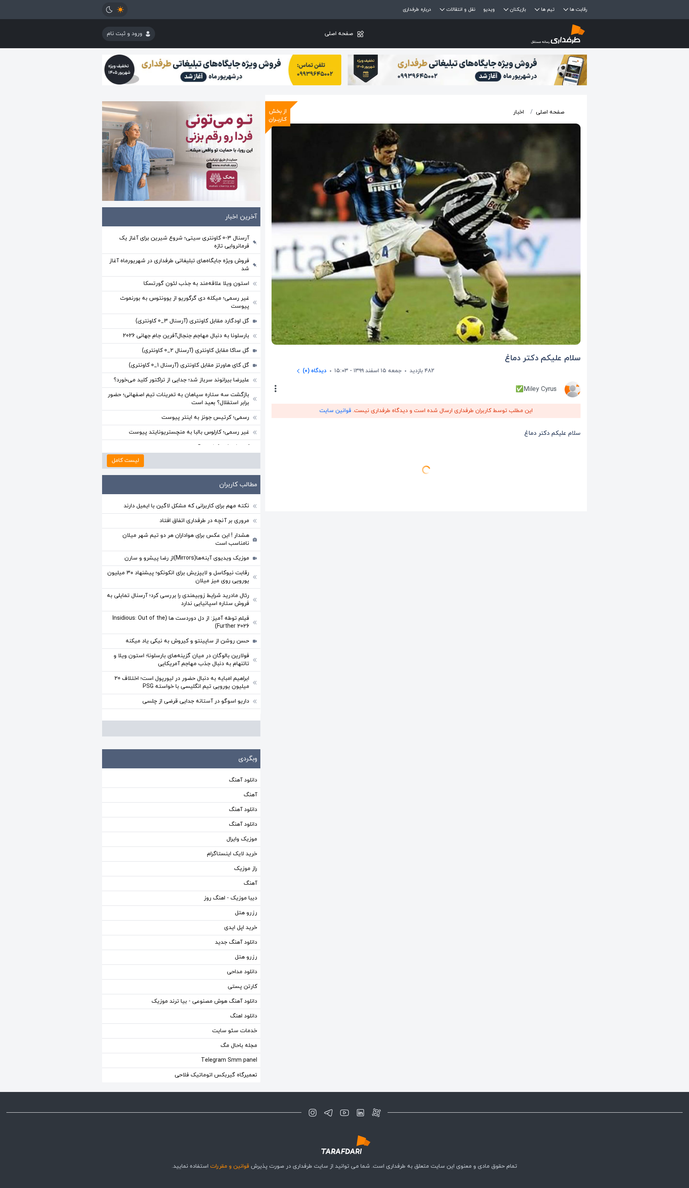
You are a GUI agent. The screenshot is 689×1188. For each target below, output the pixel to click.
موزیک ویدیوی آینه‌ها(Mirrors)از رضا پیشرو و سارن (186, 558)
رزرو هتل (246, 913)
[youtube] (344, 1112)
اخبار (518, 112)
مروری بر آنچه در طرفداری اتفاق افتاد (204, 520)
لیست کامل (125, 460)
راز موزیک (245, 868)
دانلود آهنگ (243, 780)
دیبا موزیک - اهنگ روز (230, 898)
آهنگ (250, 795)
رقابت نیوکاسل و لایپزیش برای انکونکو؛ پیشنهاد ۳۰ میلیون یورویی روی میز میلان (178, 577)
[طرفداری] (506, 33)
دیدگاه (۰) (315, 371)
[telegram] (328, 1112)
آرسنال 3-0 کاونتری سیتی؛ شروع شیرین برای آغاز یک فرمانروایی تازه (184, 242)
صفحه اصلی (339, 33)
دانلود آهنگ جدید (236, 942)
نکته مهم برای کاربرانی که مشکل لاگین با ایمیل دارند (186, 506)
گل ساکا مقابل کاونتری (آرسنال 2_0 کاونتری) (195, 350)
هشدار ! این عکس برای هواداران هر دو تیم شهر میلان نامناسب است (185, 539)
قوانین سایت (335, 410)
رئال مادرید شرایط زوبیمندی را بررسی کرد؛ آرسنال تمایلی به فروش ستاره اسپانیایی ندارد (178, 599)
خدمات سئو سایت (234, 1031)
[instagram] (312, 1112)
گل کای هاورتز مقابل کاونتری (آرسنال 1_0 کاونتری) (189, 365)
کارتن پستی (242, 986)
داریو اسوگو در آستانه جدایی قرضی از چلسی (195, 701)
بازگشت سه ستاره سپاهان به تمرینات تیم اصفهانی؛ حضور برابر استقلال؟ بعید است (178, 398)
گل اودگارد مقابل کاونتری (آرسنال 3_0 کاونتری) (192, 321)
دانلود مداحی (242, 972)
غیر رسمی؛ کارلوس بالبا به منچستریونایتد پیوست (189, 432)
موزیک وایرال (241, 839)
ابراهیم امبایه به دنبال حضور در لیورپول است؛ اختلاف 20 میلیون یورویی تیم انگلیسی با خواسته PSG (181, 682)
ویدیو (489, 9)
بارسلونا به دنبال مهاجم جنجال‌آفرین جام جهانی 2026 (186, 336)
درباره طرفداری (417, 9)
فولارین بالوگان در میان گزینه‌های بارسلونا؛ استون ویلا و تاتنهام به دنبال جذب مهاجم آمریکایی (181, 660)
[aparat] (376, 1112)
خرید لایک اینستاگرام (232, 854)
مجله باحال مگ (238, 1045)
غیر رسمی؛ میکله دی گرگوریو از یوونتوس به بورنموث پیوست (184, 302)
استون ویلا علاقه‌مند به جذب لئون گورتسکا (196, 283)
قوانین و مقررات (229, 1166)
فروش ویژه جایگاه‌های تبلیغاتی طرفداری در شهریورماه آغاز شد (179, 265)
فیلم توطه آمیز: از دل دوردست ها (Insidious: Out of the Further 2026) (180, 622)
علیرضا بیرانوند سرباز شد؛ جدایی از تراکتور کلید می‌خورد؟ (181, 380)
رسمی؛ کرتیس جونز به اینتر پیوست (205, 417)
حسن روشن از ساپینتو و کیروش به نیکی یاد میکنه (187, 641)
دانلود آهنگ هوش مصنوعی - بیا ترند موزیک (204, 1001)
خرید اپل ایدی (240, 927)
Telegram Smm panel (229, 1060)
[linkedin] (360, 1112)
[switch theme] (115, 9)
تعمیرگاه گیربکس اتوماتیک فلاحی (216, 1075)
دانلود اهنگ (243, 1016)
